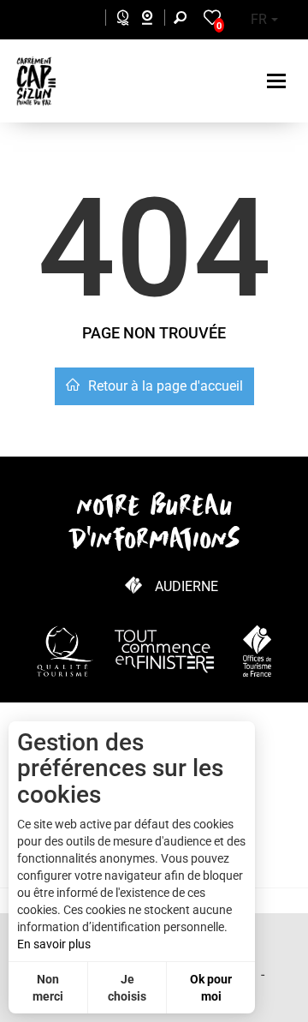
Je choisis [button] (127, 987)
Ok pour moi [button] (211, 987)
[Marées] (118, 20)
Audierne (186, 586)
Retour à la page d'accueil (165, 386)
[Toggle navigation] (278, 81)
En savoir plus (54, 944)
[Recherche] (184, 20)
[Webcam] (156, 20)
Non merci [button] (48, 987)
